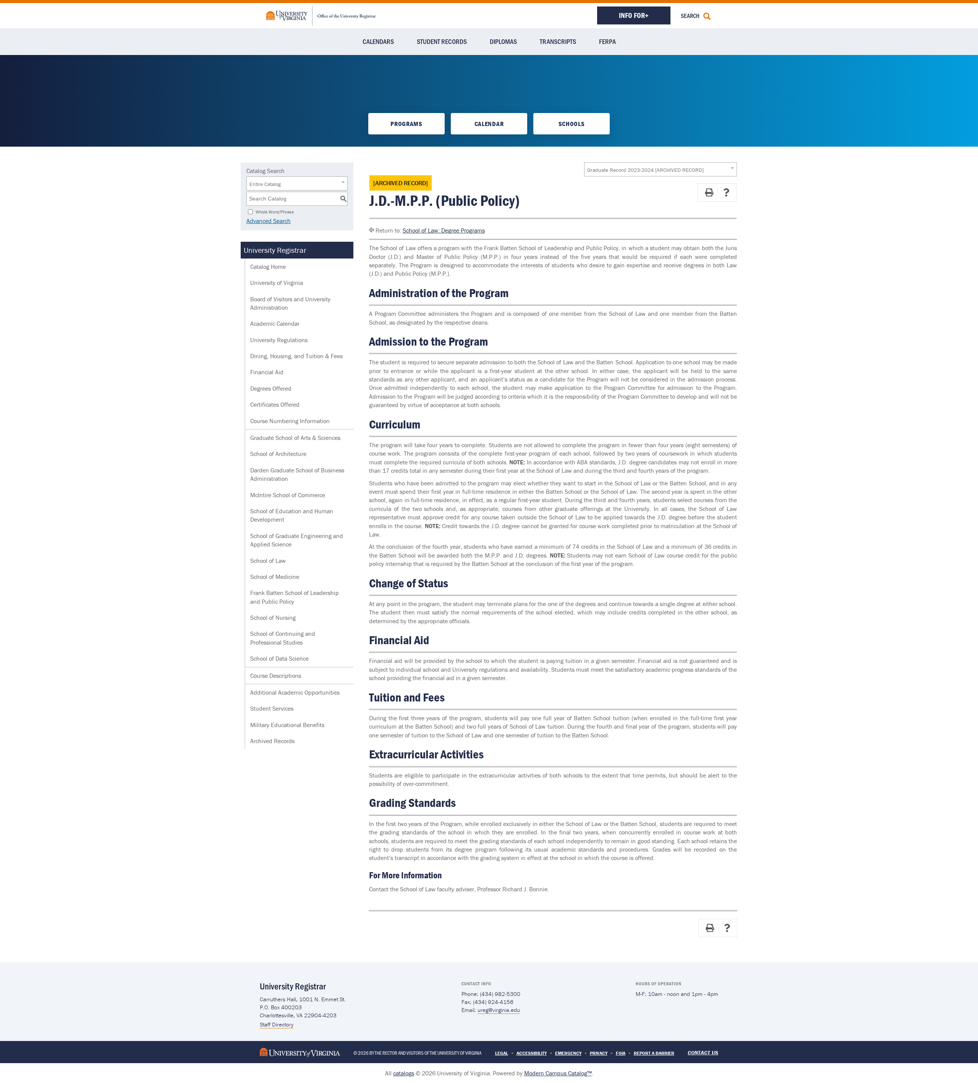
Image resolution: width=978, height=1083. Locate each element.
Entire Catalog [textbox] (265, 184)
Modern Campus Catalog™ (558, 1073)
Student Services (271, 708)
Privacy (598, 1053)
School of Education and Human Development (291, 515)
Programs (406, 124)
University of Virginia (276, 282)
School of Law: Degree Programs (444, 230)
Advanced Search (268, 221)
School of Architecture (278, 453)
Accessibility (532, 1053)
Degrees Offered (270, 388)
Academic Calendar (275, 323)
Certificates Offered (275, 404)
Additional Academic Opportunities (295, 692)
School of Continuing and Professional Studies (282, 638)
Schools (572, 124)
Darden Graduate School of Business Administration (297, 474)
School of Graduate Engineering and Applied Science (296, 540)
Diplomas (503, 41)
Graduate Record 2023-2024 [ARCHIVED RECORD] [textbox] (645, 169)
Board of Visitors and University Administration (290, 303)
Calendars (378, 41)
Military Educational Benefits (287, 725)
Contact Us (703, 1052)
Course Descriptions (275, 675)
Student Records (442, 41)
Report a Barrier (654, 1053)
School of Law (268, 560)
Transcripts (558, 41)
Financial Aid (266, 372)
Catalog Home (268, 266)
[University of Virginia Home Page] (300, 1051)
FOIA (620, 1053)
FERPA (607, 41)
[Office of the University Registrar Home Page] (321, 15)
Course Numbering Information (290, 421)
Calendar (489, 124)
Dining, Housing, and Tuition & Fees (296, 356)
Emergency (568, 1053)
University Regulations (279, 340)
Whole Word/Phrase (275, 211)
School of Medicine (274, 576)
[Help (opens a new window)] (726, 192)
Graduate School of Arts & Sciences (295, 437)
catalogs (403, 1073)
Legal (501, 1053)
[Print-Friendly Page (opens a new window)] (709, 192)
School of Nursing (273, 617)
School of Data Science (279, 658)
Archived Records (272, 741)
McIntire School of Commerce (287, 495)
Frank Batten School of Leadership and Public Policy (294, 597)
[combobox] (660, 169)
